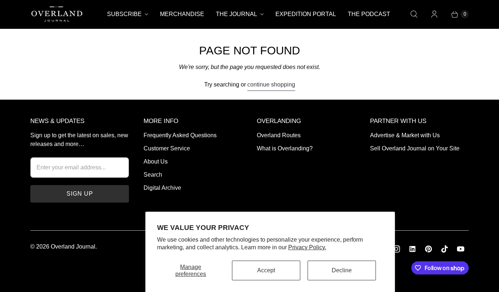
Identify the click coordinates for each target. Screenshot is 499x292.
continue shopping (271, 84)
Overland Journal (73, 246)
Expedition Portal (305, 14)
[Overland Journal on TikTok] (445, 249)
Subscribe (124, 14)
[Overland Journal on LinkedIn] (412, 249)
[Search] (414, 14)
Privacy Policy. (307, 247)
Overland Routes (279, 135)
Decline (342, 270)
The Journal (236, 14)
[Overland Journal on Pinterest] (428, 249)
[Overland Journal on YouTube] (461, 249)
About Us (156, 161)
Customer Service (167, 148)
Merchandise (182, 14)
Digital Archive (162, 188)
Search (153, 175)
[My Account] (434, 14)
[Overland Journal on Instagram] (396, 249)
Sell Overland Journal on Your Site (415, 148)
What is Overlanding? (285, 148)
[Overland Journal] (56, 14)
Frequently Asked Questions (180, 135)
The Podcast (369, 14)
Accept (266, 270)
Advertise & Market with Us (405, 135)
